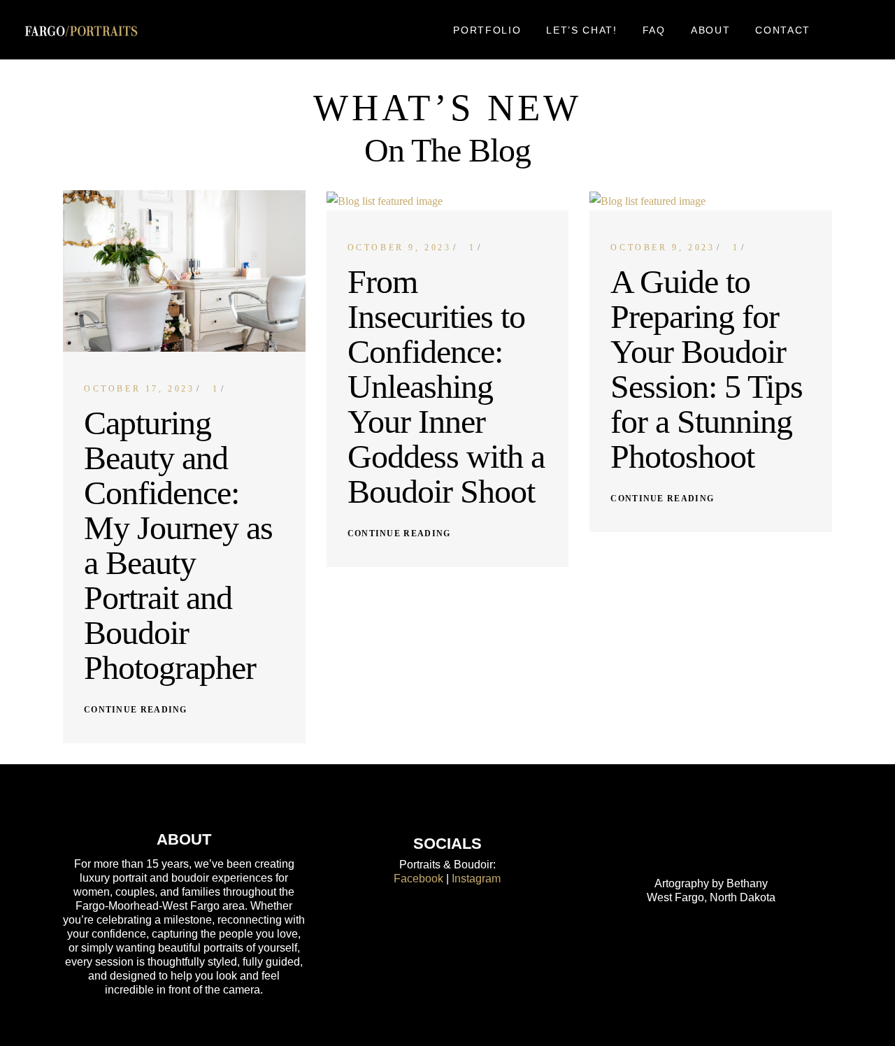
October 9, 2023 (400, 247)
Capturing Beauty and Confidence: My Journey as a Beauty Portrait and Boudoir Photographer (178, 545)
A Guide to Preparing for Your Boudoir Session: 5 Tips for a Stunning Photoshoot (706, 369)
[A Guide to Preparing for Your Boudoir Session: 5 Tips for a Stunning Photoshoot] (710, 201)
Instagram (476, 878)
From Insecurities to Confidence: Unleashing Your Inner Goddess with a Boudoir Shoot (446, 386)
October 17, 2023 (139, 389)
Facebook (418, 878)
